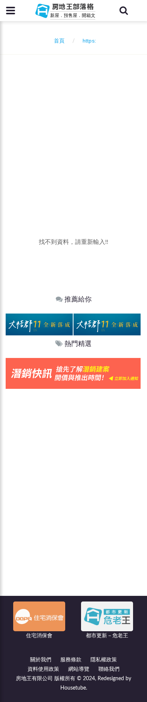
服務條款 (70, 659)
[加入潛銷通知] (73, 373)
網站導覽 (78, 669)
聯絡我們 (108, 669)
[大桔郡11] (39, 324)
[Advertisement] (73, 131)
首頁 (57, 41)
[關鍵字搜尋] (124, 11)
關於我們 (40, 659)
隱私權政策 (103, 659)
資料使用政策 (43, 669)
